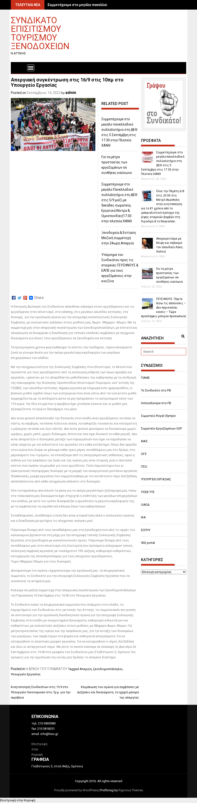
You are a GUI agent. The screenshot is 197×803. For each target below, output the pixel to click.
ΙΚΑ (143, 517)
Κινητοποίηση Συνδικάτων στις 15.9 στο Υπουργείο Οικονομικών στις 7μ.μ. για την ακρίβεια (40, 692)
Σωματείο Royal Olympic (158, 416)
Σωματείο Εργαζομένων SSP (161, 428)
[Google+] (25, 298)
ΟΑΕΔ (145, 504)
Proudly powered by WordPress (76, 790)
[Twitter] (19, 298)
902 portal (148, 543)
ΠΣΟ (144, 466)
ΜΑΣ (144, 441)
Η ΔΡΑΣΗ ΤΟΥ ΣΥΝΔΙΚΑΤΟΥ (47, 669)
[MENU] (30, 67)
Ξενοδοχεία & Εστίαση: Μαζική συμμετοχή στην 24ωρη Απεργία (118, 238)
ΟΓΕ (144, 454)
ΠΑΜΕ (145, 377)
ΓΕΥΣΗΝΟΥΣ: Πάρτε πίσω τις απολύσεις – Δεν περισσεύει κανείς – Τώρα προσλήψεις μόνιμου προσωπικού (163, 307)
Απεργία (86, 669)
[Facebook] (14, 298)
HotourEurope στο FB (156, 403)
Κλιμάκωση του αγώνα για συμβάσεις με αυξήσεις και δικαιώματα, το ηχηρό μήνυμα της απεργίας (108, 692)
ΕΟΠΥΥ (145, 530)
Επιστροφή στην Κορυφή (17, 800)
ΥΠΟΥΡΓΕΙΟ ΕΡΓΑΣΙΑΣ (156, 479)
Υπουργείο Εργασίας (26, 674)
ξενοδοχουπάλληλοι (108, 669)
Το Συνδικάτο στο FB (156, 390)
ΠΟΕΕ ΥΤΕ (147, 492)
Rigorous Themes (130, 790)
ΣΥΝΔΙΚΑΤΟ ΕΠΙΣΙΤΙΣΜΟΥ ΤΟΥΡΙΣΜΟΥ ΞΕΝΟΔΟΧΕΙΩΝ (40, 33)
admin (70, 92)
